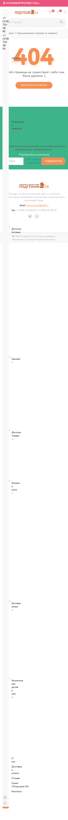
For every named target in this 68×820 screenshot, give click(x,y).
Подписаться (53, 161)
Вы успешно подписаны (34, 161)
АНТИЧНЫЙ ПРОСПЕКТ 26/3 (22, 3)
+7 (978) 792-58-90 (5, 42)
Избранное (53, 11)
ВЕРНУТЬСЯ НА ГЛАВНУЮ (34, 85)
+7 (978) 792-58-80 (5, 25)
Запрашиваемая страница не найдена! (37, 33)
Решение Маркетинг (46, 240)
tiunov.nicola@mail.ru (37, 205)
